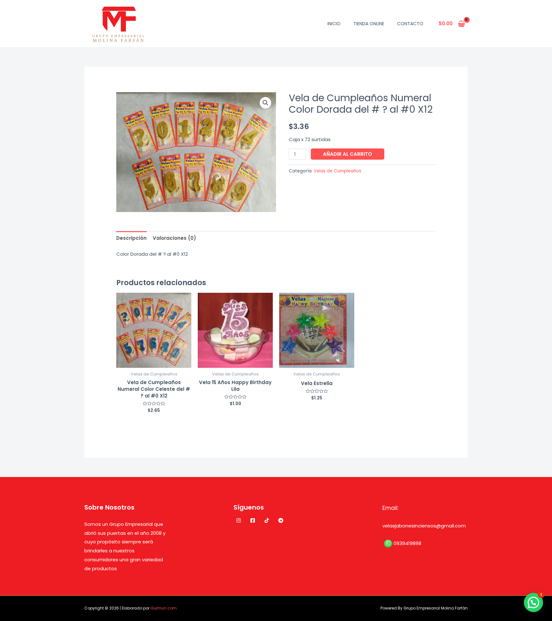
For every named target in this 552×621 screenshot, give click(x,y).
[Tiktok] (267, 520)
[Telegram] (281, 520)
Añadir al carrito (347, 154)
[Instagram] (239, 520)
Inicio (334, 23)
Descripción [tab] (131, 238)
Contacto (410, 23)
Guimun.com (163, 608)
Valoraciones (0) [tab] (174, 238)
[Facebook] (253, 520)
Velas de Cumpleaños (337, 171)
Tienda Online (368, 23)
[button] (265, 103)
